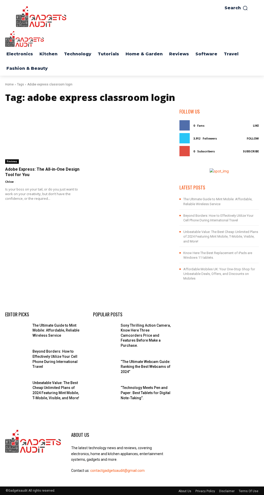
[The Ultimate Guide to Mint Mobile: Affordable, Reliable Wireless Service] (16, 331)
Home (9, 84)
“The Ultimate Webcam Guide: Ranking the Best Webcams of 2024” (145, 367)
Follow (253, 138)
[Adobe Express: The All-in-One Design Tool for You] (45, 136)
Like (256, 125)
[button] (236, 8)
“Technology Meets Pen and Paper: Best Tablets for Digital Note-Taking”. (145, 393)
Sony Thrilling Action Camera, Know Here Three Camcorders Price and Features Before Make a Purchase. (146, 335)
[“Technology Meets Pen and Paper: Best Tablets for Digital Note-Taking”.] (104, 393)
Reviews (12, 161)
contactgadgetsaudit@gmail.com (117, 470)
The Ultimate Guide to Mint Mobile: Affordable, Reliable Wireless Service (55, 330)
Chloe (9, 182)
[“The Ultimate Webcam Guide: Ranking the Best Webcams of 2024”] (104, 367)
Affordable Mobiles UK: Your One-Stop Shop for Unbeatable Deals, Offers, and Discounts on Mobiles (219, 273)
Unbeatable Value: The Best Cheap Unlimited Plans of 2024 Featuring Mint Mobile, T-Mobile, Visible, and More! (220, 236)
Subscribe (251, 151)
